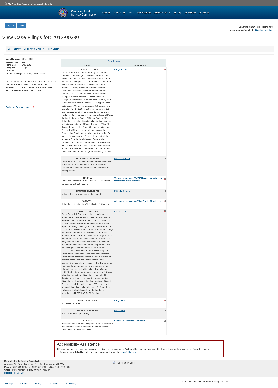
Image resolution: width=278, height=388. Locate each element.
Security (37, 383)
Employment (190, 12)
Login (21, 25)
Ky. (8, 3)
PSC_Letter (119, 300)
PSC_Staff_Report (122, 191)
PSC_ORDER (120, 69)
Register (10, 25)
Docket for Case (19, 107)
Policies (23, 383)
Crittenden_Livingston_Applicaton (129, 321)
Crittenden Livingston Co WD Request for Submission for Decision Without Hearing (138, 179)
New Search (53, 48)
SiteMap (178, 12)
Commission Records (124, 12)
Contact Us (204, 12)
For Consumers (144, 12)
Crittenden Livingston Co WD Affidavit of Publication (137, 201)
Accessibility (70, 383)
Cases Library (14, 48)
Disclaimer (53, 383)
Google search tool (263, 29)
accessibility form (128, 352)
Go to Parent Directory (34, 48)
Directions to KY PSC (14, 372)
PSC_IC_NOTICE (122, 158)
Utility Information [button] (162, 12)
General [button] (106, 12)
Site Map (8, 383)
